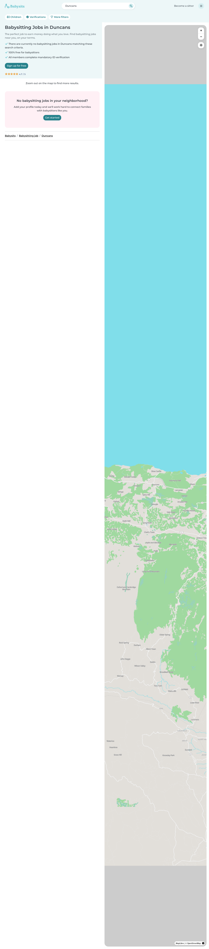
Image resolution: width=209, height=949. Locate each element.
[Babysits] (14, 5)
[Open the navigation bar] (201, 6)
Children (15, 17)
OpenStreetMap (194, 943)
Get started (52, 117)
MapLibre (180, 943)
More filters (60, 17)
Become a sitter (184, 5)
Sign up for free (16, 65)
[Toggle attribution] (203, 943)
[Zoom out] (201, 37)
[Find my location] (201, 45)
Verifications (37, 17)
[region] (155, 486)
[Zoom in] (201, 30)
